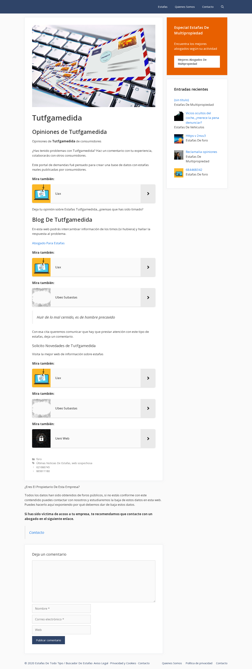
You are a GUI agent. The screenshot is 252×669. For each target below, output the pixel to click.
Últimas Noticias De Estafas (53, 463)
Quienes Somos (185, 7)
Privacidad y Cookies (123, 663)
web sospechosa (82, 463)
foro (39, 459)
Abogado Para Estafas (48, 243)
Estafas (163, 7)
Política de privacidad (199, 663)
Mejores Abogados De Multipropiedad (192, 62)
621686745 (43, 467)
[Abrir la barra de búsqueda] (222, 6)
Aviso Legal (101, 663)
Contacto (208, 7)
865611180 (43, 471)
